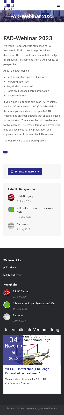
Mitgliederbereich (12, 275)
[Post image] (11, 197)
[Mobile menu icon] (58, 5)
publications (9, 267)
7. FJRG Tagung (25, 196)
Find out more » (12, 389)
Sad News (22, 224)
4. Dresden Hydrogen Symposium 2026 (35, 210)
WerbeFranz (51, 408)
